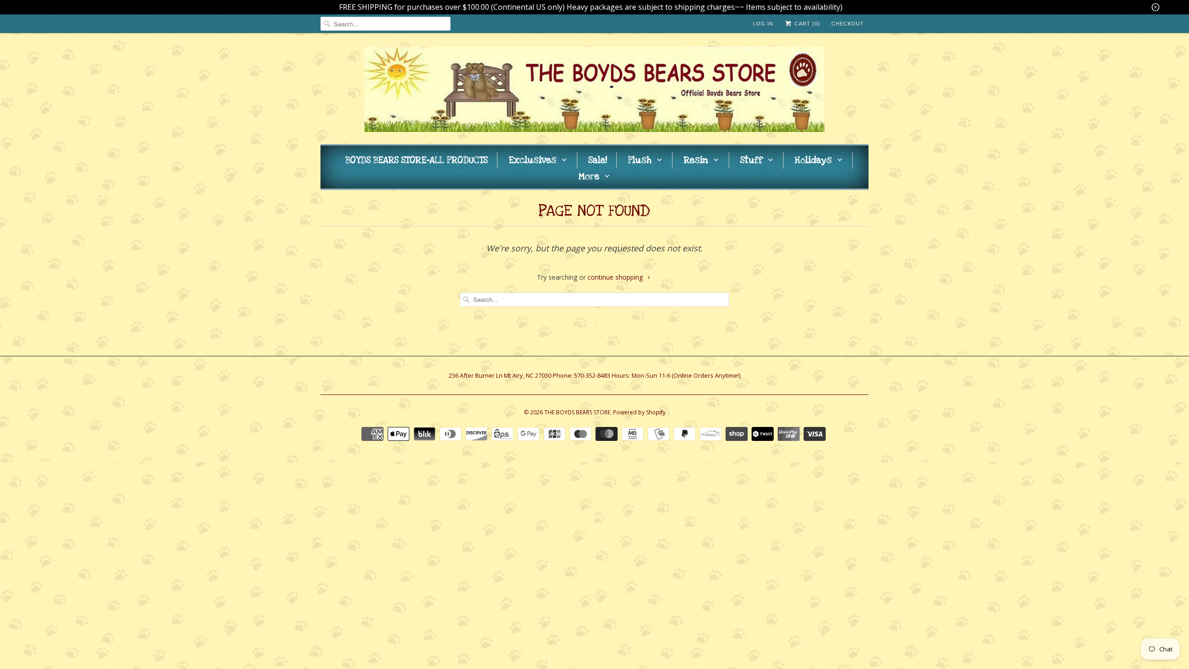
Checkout (847, 23)
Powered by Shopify (639, 412)
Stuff (751, 160)
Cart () (806, 23)
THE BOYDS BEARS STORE (577, 412)
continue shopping (616, 277)
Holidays (813, 160)
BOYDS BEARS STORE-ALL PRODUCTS (417, 160)
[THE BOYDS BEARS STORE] (594, 91)
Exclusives (532, 160)
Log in (763, 23)
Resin (696, 160)
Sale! (597, 160)
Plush (640, 160)
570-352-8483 (592, 375)
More (589, 177)
